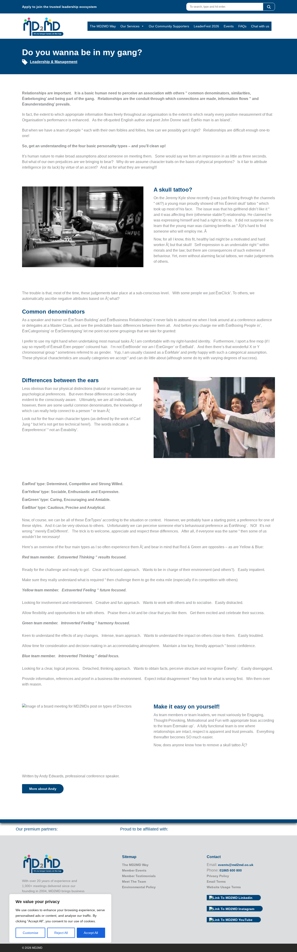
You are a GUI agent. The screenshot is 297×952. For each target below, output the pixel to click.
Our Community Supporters (169, 26)
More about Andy (42, 789)
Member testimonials (139, 876)
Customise (30, 933)
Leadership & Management (53, 62)
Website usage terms (224, 887)
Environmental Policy (139, 887)
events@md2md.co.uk (235, 865)
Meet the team (134, 881)
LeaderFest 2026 (206, 26)
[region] (60, 918)
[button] (269, 7)
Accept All (91, 933)
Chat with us (260, 26)
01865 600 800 (231, 870)
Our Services (129, 26)
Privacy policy (218, 876)
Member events (134, 870)
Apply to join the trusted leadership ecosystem (59, 7)
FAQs (242, 26)
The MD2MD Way (103, 26)
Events (229, 26)
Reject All (61, 933)
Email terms (216, 881)
